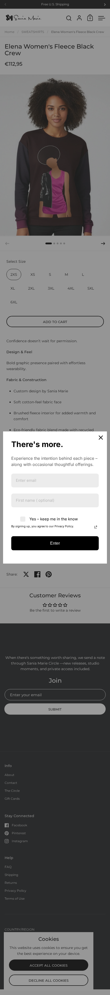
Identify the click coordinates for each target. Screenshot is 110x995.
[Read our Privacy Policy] (96, 527)
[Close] (101, 437)
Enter (55, 543)
